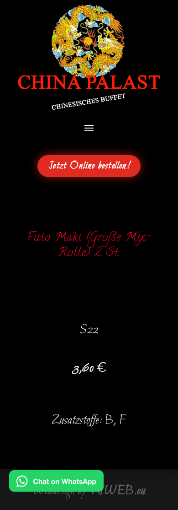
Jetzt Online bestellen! (89, 166)
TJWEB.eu (117, 490)
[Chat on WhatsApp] (56, 485)
